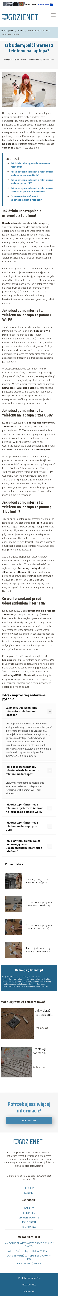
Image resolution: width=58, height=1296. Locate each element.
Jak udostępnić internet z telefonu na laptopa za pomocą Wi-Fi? (32, 173)
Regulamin (29, 1291)
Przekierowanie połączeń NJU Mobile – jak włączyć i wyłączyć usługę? (39, 904)
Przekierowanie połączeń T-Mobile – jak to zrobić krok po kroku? (39, 927)
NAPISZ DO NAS (29, 1120)
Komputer (29, 1213)
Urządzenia (29, 1227)
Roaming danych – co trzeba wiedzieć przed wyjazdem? (37, 881)
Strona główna (8, 30)
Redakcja (29, 1188)
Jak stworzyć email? (29, 1263)
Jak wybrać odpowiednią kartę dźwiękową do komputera (44, 1012)
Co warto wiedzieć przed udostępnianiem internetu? (26, 198)
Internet (21, 30)
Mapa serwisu (29, 1285)
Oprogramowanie (29, 1218)
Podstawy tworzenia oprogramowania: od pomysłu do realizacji (44, 1051)
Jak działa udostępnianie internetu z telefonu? (31, 165)
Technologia (29, 1222)
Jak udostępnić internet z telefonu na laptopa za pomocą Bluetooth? (32, 189)
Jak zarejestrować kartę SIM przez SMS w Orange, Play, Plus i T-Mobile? (39, 950)
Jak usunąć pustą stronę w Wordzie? (29, 1251)
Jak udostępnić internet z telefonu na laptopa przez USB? (32, 181)
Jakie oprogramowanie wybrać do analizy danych (29, 1244)
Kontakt (29, 1193)
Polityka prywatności (29, 1278)
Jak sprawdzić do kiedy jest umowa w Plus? (29, 1257)
